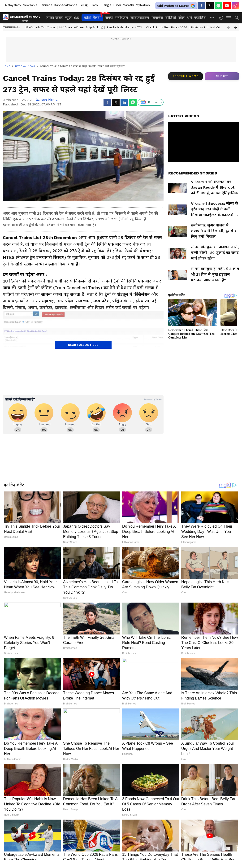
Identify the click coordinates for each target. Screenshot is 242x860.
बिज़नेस (157, 17)
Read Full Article (83, 345)
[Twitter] (210, 5)
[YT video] (227, 5)
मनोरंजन (121, 17)
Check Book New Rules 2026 (166, 27)
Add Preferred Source (173, 6)
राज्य (109, 17)
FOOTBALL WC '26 (186, 76)
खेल (181, 17)
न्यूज (68, 17)
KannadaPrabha (65, 5)
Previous (228, 27)
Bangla (106, 5)
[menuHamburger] (228, 17)
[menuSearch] (237, 18)
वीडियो (170, 17)
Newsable (30, 5)
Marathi (128, 5)
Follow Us (155, 102)
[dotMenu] (212, 17)
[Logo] (23, 17)
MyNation (143, 5)
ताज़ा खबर (54, 17)
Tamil (95, 5)
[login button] (222, 18)
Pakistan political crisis (207, 27)
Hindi (117, 5)
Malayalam (13, 5)
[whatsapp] (218, 5)
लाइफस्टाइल (139, 17)
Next (235, 27)
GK (76, 17)
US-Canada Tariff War (40, 27)
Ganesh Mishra (46, 99)
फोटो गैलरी (92, 17)
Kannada (45, 5)
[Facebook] (201, 5)
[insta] (235, 5)
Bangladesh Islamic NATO (124, 27)
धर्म (189, 17)
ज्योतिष (200, 17)
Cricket (222, 76)
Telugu (84, 5)
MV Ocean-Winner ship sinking (81, 27)
